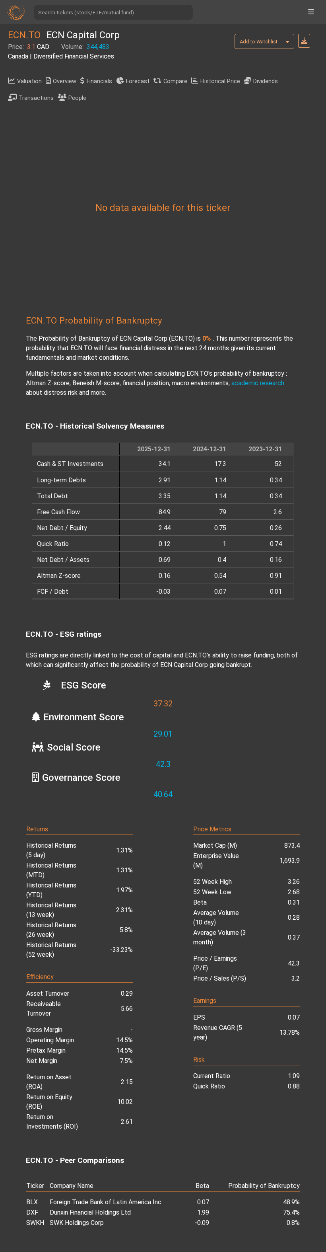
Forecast (137, 81)
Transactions (36, 98)
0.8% (293, 1223)
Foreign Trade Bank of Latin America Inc (105, 1202)
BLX (32, 1202)
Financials (99, 81)
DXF (32, 1212)
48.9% (291, 1202)
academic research (257, 383)
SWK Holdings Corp (77, 1223)
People (77, 98)
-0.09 (202, 1223)
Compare (175, 81)
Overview (64, 81)
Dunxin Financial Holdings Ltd (90, 1212)
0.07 (203, 1202)
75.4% (291, 1212)
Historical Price (220, 81)
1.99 (203, 1212)
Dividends (265, 81)
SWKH (35, 1223)
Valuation (29, 81)
